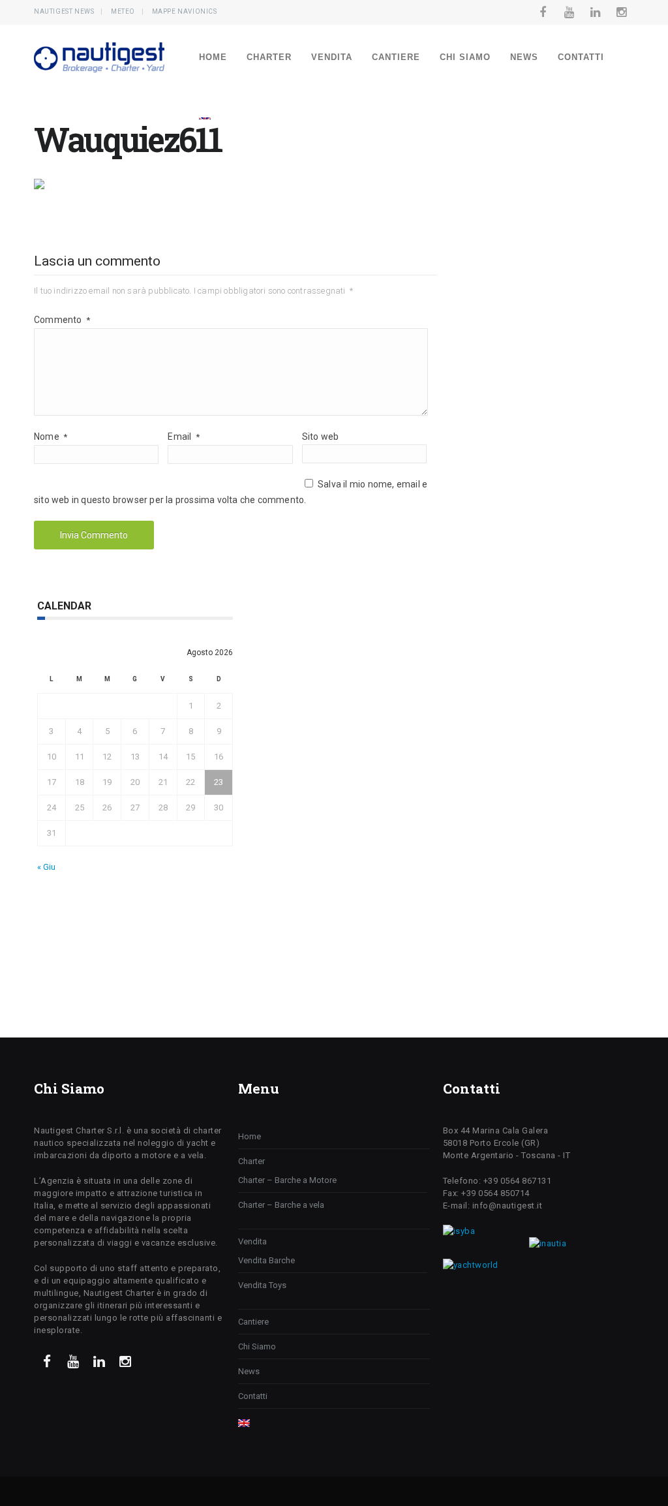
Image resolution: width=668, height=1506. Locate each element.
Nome (50, 436)
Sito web (320, 436)
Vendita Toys (262, 1285)
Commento (62, 320)
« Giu (46, 867)
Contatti (581, 57)
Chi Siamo (465, 57)
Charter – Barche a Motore (287, 1180)
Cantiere (396, 57)
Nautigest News (64, 11)
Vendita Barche (266, 1260)
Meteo (123, 11)
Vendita (331, 57)
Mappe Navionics (184, 11)
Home (213, 57)
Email (183, 436)
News (524, 57)
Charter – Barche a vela (281, 1205)
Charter (269, 57)
